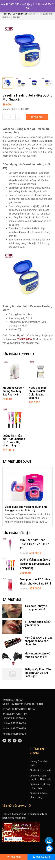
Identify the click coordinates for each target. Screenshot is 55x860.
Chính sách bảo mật (40, 770)
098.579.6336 (18, 728)
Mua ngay (39, 117)
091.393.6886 (18, 723)
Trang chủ (6, 14)
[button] (50, 83)
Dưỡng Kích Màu (20, 14)
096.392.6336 (24, 339)
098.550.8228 (18, 733)
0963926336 (43, 856)
